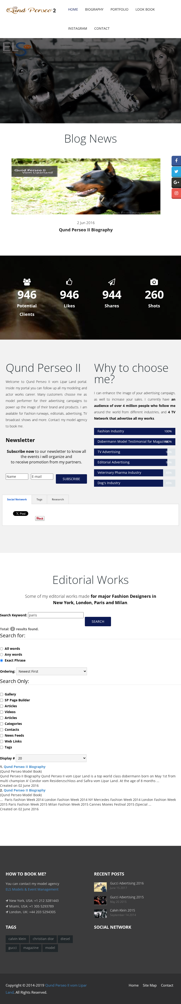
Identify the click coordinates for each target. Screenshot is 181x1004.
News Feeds (14, 735)
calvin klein (17, 938)
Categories (13, 723)
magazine (31, 947)
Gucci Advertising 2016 (127, 883)
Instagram (77, 28)
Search (98, 621)
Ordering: (7, 671)
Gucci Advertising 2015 (127, 897)
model (50, 947)
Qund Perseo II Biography (86, 230)
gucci (12, 947)
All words (12, 648)
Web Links (13, 741)
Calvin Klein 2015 (122, 910)
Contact (102, 28)
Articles (11, 706)
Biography (94, 9)
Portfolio (119, 9)
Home (73, 9)
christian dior (43, 938)
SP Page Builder (17, 700)
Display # (7, 758)
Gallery (10, 694)
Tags (8, 747)
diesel (65, 938)
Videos (10, 712)
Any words (13, 654)
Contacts (12, 729)
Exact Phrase (15, 660)
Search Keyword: (13, 615)
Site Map (150, 985)
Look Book (145, 9)
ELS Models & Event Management (32, 889)
